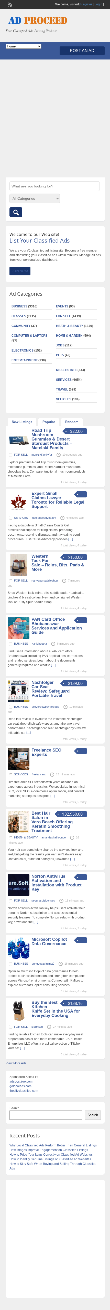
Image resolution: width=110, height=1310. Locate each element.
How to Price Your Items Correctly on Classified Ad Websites (51, 1154)
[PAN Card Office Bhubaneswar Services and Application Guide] (18, 638)
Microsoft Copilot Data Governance (49, 941)
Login (98, 4)
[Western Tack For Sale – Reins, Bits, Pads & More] (18, 575)
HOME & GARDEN (69, 335)
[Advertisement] (55, 118)
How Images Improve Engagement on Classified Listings (48, 1150)
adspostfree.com (20, 1081)
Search (14, 1108)
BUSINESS (19, 306)
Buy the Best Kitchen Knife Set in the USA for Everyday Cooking (55, 1009)
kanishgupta (39, 643)
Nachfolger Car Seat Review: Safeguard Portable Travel (50, 689)
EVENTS (62, 306)
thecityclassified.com (23, 1091)
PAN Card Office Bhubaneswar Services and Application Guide (56, 626)
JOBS (60, 345)
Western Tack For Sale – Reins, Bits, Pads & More (57, 563)
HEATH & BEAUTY (69, 326)
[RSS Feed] (10, 4)
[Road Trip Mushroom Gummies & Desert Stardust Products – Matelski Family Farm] (18, 449)
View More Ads (16, 1063)
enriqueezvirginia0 (43, 963)
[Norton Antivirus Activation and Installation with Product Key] (18, 895)
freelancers (39, 774)
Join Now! (20, 271)
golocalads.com (20, 1086)
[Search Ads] (15, 212)
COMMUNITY (21, 326)
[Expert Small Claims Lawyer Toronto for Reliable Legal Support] (18, 512)
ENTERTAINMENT (25, 360)
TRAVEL (62, 389)
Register (86, 4)
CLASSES (19, 316)
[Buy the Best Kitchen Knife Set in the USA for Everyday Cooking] (18, 1021)
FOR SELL (63, 316)
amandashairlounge (53, 837)
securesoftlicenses (43, 900)
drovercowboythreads (45, 706)
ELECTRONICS (23, 350)
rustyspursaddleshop (44, 580)
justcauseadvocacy (44, 517)
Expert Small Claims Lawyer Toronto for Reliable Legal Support (57, 500)
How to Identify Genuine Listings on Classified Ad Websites (50, 1159)
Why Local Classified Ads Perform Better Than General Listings (53, 1145)
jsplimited (37, 1026)
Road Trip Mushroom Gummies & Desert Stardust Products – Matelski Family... (51, 439)
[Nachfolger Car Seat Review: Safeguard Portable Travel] (18, 701)
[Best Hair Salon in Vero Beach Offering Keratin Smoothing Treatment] (18, 832)
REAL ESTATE (66, 370)
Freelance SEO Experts (46, 752)
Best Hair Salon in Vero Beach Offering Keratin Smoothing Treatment (52, 822)
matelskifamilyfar (41, 454)
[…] (70, 539)
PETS (60, 355)
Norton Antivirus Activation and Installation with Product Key (56, 883)
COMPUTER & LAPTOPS (29, 335)
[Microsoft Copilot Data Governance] (18, 958)
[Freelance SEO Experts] (18, 769)
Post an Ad (82, 50)
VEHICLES (63, 399)
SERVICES (64, 380)
